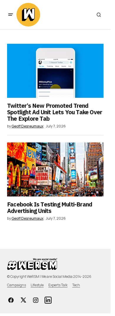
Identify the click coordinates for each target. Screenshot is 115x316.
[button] (10, 14)
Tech (76, 285)
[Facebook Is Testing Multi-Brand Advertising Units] (55, 169)
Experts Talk (58, 285)
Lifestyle (37, 285)
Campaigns (16, 285)
